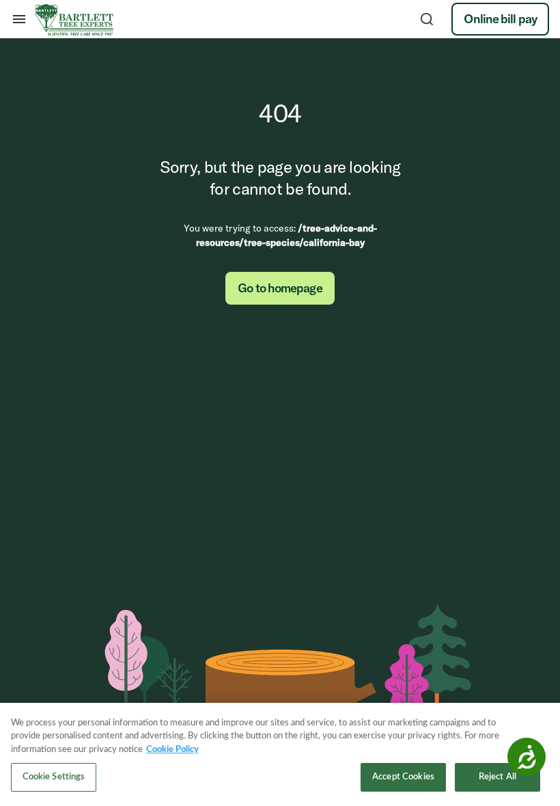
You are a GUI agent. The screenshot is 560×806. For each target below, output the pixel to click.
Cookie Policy (172, 749)
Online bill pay (500, 19)
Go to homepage (280, 288)
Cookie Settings (54, 777)
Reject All (497, 777)
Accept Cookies (403, 777)
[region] (280, 754)
